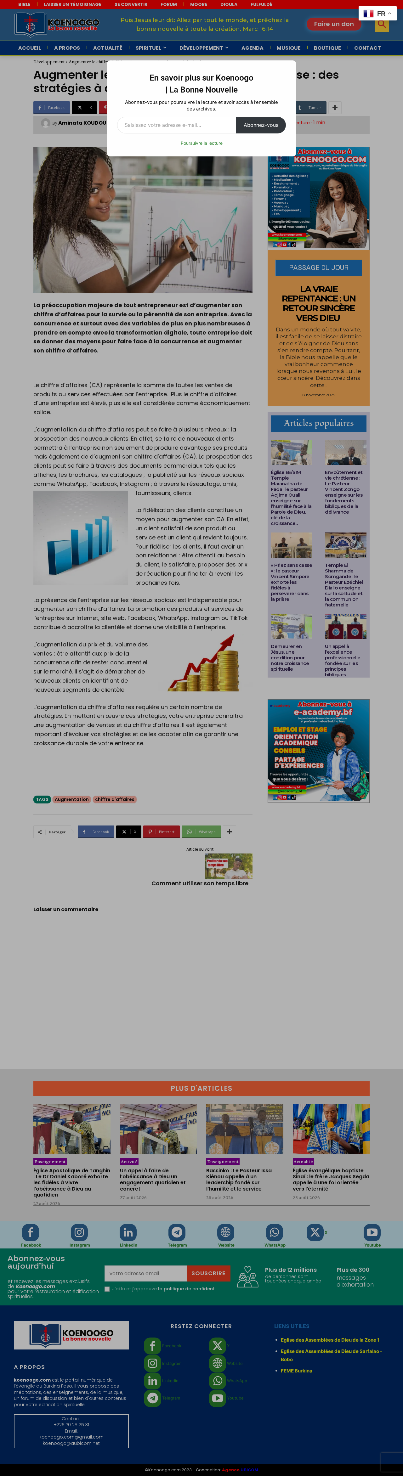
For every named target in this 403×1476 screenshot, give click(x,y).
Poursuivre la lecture (202, 143)
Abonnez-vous (261, 125)
